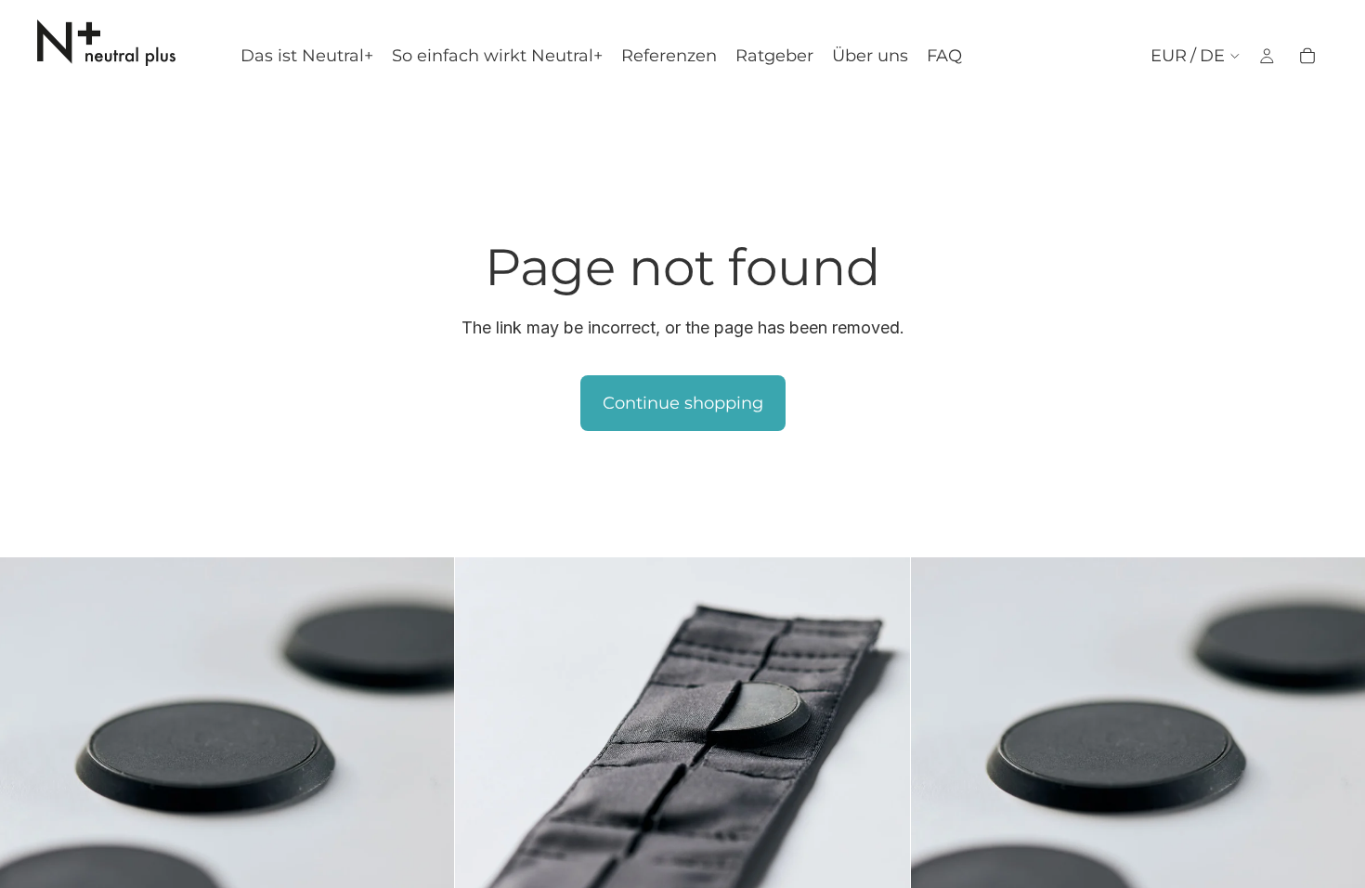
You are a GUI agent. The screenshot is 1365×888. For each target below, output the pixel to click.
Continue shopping (683, 403)
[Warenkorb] (1307, 55)
